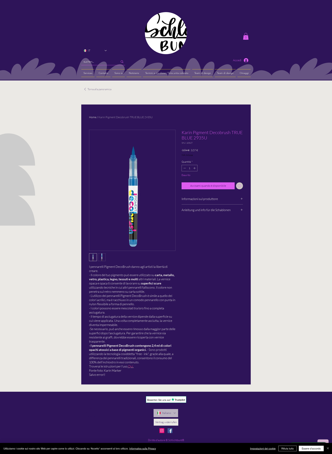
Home (92, 117)
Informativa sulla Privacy (142, 448)
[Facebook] (170, 430)
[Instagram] (161, 430)
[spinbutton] (189, 168)
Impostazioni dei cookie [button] (263, 448)
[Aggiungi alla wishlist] (239, 185)
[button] (246, 36)
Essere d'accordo (311, 448)
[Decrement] (184, 168)
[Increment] (195, 168)
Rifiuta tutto (287, 448)
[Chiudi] (328, 448)
